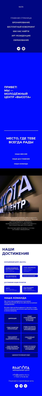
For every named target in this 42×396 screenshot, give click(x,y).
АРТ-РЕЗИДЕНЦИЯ (21, 36)
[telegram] (18, 48)
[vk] (16, 387)
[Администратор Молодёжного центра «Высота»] (25, 387)
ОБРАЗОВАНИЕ (21, 40)
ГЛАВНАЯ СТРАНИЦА (21, 18)
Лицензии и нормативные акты (21, 381)
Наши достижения (21, 159)
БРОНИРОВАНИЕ (21, 22)
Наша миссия (21, 154)
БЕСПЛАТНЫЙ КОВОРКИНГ (21, 27)
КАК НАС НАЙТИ (21, 31)
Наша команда (21, 164)
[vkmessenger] (23, 48)
